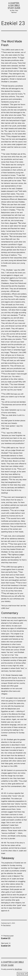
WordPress (18, 969)
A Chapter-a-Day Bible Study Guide (14, 5)
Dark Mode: (21, 974)
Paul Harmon (7, 925)
